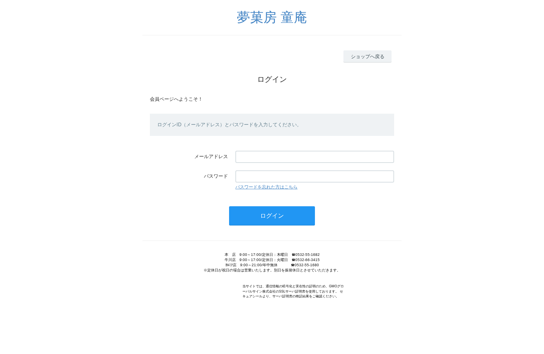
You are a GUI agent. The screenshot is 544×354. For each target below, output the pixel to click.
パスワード (216, 176)
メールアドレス (211, 156)
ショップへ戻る (368, 56)
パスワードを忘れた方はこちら (266, 187)
